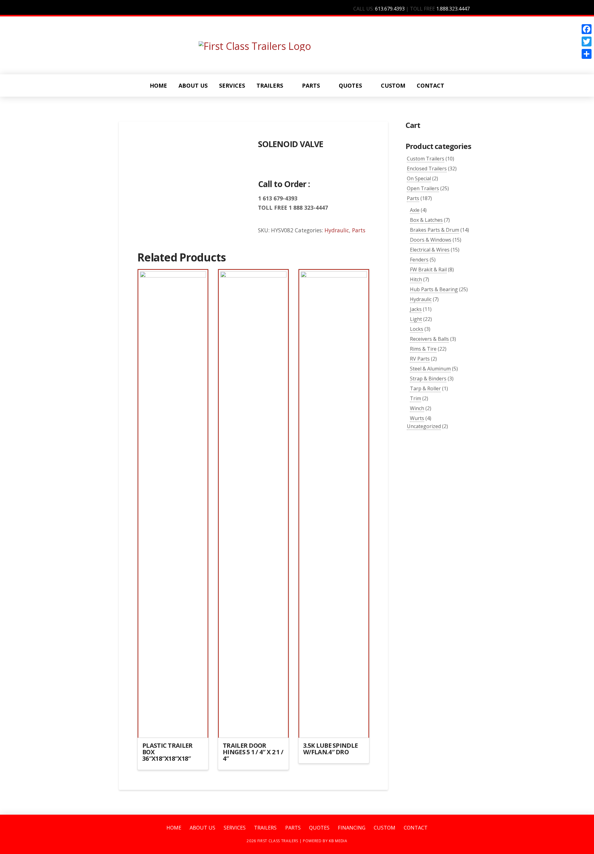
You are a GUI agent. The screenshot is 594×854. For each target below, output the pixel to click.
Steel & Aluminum (430, 368)
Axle (415, 210)
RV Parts (420, 358)
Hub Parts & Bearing (434, 289)
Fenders (419, 259)
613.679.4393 (390, 8)
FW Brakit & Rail (428, 269)
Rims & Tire (423, 348)
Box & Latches (426, 220)
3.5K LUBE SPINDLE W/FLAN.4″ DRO (330, 748)
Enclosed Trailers (427, 168)
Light (416, 319)
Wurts (417, 418)
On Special (419, 178)
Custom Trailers (425, 158)
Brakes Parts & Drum (434, 229)
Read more (173, 728)
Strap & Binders (428, 378)
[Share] (586, 54)
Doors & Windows (430, 239)
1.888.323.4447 (453, 8)
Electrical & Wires (430, 249)
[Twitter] (586, 41)
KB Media (338, 840)
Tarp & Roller (425, 388)
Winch (417, 408)
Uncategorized (424, 426)
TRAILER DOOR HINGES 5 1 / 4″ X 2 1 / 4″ (253, 752)
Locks (416, 329)
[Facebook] (586, 29)
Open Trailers (423, 188)
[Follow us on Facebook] (481, 8)
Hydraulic (337, 230)
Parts (358, 230)
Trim (415, 398)
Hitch (416, 279)
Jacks (416, 309)
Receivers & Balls (429, 338)
